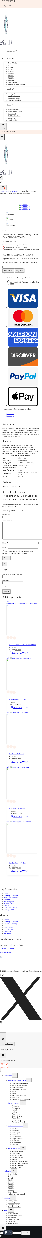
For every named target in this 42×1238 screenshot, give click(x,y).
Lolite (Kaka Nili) (17, 1157)
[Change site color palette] (8, 1232)
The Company (9, 902)
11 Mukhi (11, 71)
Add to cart (8, 270)
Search (25, 1233)
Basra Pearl (12, 118)
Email (5, 547)
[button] (10, 6)
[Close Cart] (3, 1055)
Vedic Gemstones (14, 1148)
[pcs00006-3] (24, 207)
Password (5, 580)
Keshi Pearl (12, 114)
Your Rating (7, 511)
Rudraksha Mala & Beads (16, 84)
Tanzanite (15, 1145)
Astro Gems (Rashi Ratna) (17, 1080)
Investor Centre (9, 904)
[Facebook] (1, 976)
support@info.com (6, 952)
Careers (7, 906)
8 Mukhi (10, 65)
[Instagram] (3, 976)
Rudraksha (7, 1171)
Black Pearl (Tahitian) (15, 111)
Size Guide (8, 932)
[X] (21, 1020)
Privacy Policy (9, 910)
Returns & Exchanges (11, 924)
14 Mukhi (11, 78)
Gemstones (8, 1076)
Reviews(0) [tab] (10, 416)
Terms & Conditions (11, 898)
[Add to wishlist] (8, 637)
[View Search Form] (1, 178)
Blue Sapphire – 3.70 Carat (17, 863)
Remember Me (9, 587)
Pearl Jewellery (13, 120)
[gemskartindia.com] (6, 45)
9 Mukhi (10, 67)
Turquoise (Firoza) (18, 1122)
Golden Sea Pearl (14, 116)
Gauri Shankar (13, 82)
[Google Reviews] (1, 1023)
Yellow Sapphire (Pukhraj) (21, 1099)
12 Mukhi (11, 74)
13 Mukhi (11, 76)
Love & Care (8, 930)
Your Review (7, 521)
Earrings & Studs (14, 98)
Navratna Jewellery (14, 100)
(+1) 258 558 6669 (7, 948)
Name (5, 543)
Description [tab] (10, 414)
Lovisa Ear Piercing (10, 908)
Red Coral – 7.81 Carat (16, 754)
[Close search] (3, 1228)
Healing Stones (13, 94)
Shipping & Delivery (11, 896)
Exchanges (7, 900)
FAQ (5, 926)
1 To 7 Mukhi (12, 63)
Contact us (7, 920)
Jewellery (7, 1198)
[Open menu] (2, 137)
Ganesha (11, 80)
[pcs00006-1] (24, 205)
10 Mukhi (11, 69)
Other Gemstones (14, 1103)
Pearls (6, 1210)
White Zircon (16, 1167)
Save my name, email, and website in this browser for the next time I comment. (17, 552)
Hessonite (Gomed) (19, 1089)
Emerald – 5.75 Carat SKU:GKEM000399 (22, 645)
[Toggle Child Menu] (15, 1075)
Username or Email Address (12, 574)
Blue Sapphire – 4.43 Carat (17, 699)
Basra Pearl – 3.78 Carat (17, 808)
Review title (6, 514)
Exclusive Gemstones (15, 1126)
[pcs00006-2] (24, 209)
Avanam (39, 971)
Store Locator (8, 928)
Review (6, 894)
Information (8, 934)
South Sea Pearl (13, 109)
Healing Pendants (14, 96)
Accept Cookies (7, 1044)
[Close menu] (0, 1069)
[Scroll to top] (2, 1065)
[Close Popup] (3, 1034)
